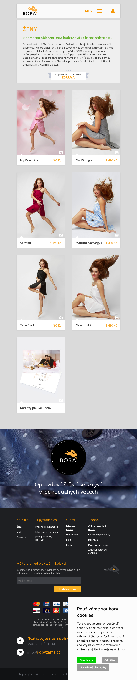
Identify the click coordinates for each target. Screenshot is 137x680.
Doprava (93, 539)
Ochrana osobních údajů (98, 528)
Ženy (19, 526)
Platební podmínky (98, 545)
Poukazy (21, 537)
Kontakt (70, 545)
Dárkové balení (70, 528)
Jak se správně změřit (47, 532)
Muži (19, 532)
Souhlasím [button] (86, 660)
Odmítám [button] (110, 660)
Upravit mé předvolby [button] (93, 667)
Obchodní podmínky (99, 534)
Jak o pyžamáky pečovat (43, 538)
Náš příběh (72, 534)
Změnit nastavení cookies (97, 551)
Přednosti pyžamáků (46, 526)
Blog (68, 539)
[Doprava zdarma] (68, 79)
